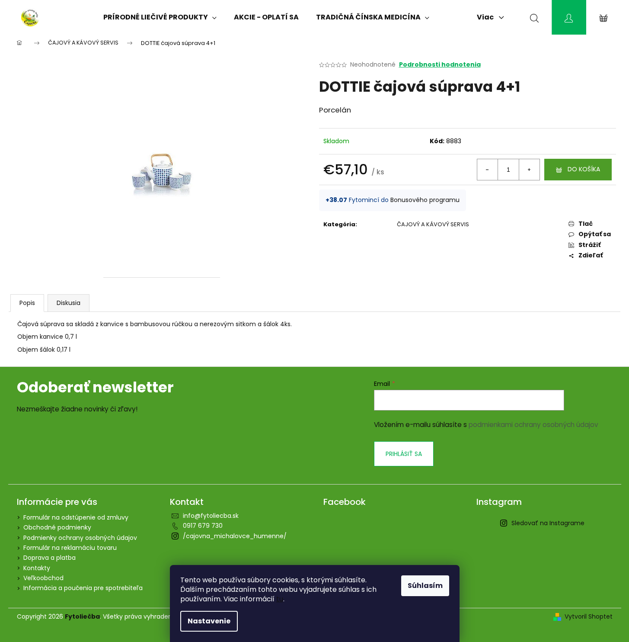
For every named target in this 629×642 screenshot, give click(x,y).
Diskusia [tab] (68, 303)
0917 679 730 (203, 525)
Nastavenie (209, 621)
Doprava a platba (49, 557)
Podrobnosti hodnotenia (440, 65)
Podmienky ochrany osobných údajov (80, 537)
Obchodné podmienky (57, 527)
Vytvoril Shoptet (589, 617)
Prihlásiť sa (404, 453)
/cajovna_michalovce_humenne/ (235, 536)
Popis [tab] (27, 303)
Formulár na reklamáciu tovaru (70, 547)
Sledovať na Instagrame (547, 523)
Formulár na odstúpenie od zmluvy (75, 517)
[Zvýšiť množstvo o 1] (529, 169)
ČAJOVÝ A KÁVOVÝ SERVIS (433, 224)
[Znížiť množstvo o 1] (487, 169)
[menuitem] (160, 17)
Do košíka (584, 169)
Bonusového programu (425, 200)
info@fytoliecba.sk (211, 515)
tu (279, 599)
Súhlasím (425, 586)
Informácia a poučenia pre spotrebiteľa (83, 588)
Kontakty (36, 568)
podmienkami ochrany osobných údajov (533, 424)
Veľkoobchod (43, 578)
